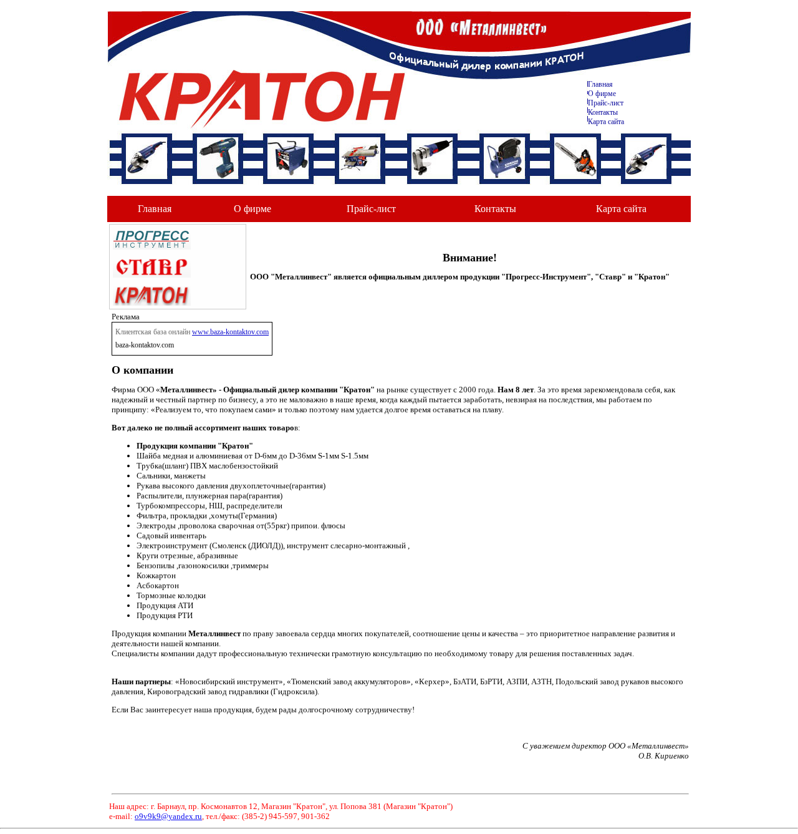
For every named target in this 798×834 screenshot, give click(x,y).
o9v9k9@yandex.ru (168, 816)
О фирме (252, 208)
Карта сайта (606, 121)
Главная (600, 84)
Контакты (603, 112)
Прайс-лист (605, 103)
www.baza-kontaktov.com (230, 331)
